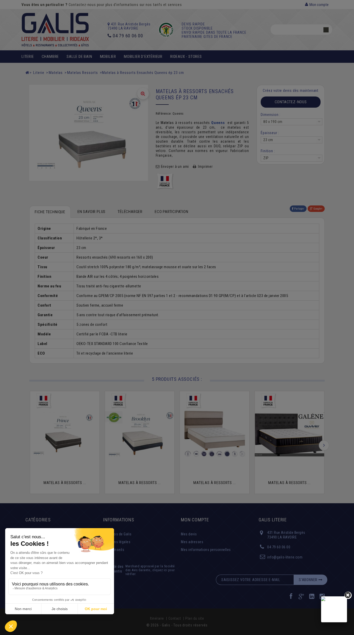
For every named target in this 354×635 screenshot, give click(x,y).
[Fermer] (348, 595)
